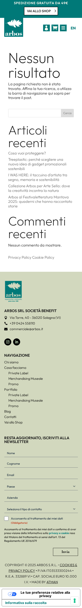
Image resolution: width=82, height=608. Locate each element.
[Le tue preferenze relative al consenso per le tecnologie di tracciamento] (75, 601)
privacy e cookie (59, 533)
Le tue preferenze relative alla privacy (45, 594)
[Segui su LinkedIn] (16, 342)
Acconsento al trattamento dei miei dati (37, 520)
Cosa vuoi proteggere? (27, 153)
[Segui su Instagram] (7, 342)
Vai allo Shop (39, 11)
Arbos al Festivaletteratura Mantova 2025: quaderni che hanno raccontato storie (40, 201)
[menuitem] (46, 28)
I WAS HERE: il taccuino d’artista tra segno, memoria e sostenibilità (37, 177)
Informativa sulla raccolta (25, 603)
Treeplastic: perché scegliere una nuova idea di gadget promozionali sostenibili (37, 164)
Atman (52, 582)
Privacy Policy (19, 257)
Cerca (67, 113)
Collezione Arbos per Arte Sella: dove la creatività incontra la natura (39, 188)
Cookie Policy (43, 257)
